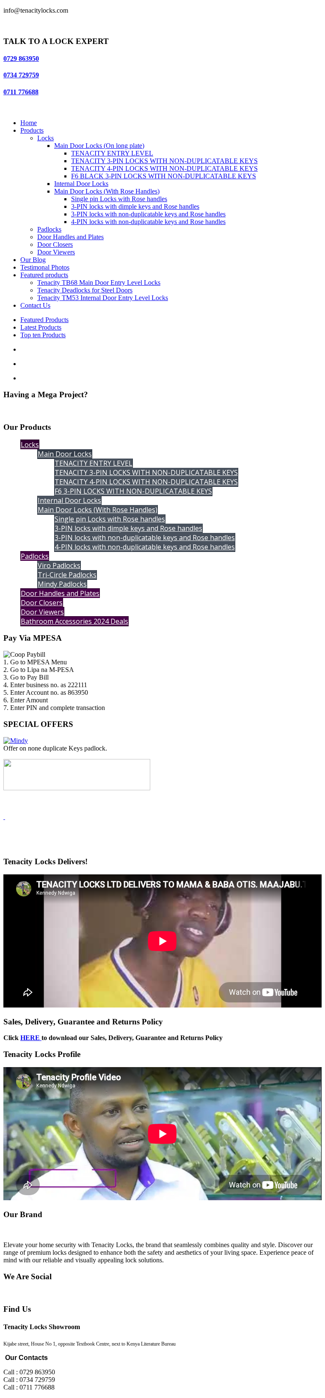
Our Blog (33, 259)
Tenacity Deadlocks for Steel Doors (84, 290)
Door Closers (55, 244)
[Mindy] (15, 740)
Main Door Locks (65, 454)
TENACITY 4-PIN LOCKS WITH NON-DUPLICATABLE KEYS (164, 168)
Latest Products (40, 327)
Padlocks (49, 229)
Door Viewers (56, 252)
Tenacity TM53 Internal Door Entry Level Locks (102, 297)
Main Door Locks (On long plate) (99, 145)
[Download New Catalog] (4, 816)
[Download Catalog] (76, 788)
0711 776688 (21, 92)
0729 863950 (21, 58)
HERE (30, 1037)
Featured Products (44, 319)
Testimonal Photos (44, 267)
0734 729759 (21, 75)
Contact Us (35, 305)
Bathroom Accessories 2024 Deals (74, 621)
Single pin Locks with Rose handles (119, 198)
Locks (45, 138)
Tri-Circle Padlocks (67, 574)
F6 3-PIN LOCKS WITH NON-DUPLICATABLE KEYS (133, 491)
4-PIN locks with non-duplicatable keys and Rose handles (148, 221)
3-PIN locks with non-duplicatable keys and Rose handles (148, 214)
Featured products (44, 275)
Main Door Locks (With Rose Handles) (107, 191)
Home (28, 122)
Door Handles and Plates (70, 236)
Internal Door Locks (81, 183)
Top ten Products (43, 335)
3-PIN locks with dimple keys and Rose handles (135, 206)
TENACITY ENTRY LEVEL (112, 153)
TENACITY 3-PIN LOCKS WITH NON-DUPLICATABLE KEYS (164, 160)
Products (32, 130)
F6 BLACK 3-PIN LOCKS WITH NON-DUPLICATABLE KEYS (163, 176)
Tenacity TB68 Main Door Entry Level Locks (98, 282)
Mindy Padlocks (62, 584)
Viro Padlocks (59, 565)
